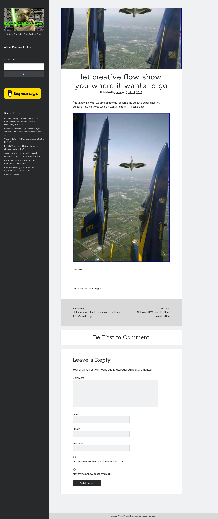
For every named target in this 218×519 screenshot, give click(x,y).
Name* (77, 414)
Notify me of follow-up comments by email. (98, 461)
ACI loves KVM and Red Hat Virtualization (152, 314)
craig (119, 92)
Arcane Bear (137, 106)
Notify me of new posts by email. (92, 473)
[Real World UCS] (24, 30)
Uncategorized (97, 288)
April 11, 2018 (134, 92)
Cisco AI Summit (11, 174)
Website (78, 443)
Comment (78, 377)
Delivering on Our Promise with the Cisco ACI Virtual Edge (97, 314)
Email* (76, 428)
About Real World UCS (17, 47)
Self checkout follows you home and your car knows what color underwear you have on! (23, 131)
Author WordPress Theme (123, 516)
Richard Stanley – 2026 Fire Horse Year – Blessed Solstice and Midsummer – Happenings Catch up (22, 121)
